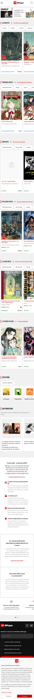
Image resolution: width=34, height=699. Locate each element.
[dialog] (17, 678)
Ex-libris (5, 28)
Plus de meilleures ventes (25, 202)
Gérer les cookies (6, 692)
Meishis (13, 28)
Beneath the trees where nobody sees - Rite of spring (11, 301)
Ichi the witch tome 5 (7, 121)
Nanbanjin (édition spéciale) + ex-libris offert (11, 62)
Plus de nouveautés (19, 142)
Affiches (21, 28)
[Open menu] (2, 3)
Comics (25, 87)
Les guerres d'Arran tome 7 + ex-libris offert (10, 242)
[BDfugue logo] (19, 2)
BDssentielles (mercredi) (11, 649)
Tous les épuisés (23, 321)
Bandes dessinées (7, 87)
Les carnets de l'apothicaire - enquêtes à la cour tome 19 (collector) (9, 358)
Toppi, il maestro (28, 181)
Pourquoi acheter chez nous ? (17, 477)
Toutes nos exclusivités (20, 23)
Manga (17, 87)
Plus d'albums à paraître (24, 82)
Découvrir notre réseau (17, 560)
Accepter (24, 696)
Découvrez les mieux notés (23, 261)
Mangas (28, 147)
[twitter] (31, 625)
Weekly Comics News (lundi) (12, 645)
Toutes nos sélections (8, 383)
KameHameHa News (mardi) (12, 653)
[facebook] (27, 625)
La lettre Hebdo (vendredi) (12, 642)
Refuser (8, 696)
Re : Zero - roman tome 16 (8, 181)
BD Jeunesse (19, 147)
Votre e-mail (6, 636)
